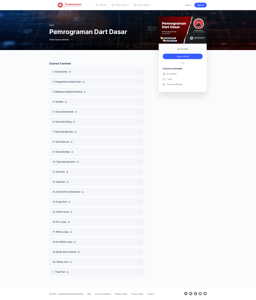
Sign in (188, 5)
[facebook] (190, 293)
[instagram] (195, 293)
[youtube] (205, 293)
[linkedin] (200, 293)
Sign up (200, 5)
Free (51, 25)
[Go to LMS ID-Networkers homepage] (69, 5)
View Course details (59, 39)
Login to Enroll (183, 56)
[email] (185, 293)
